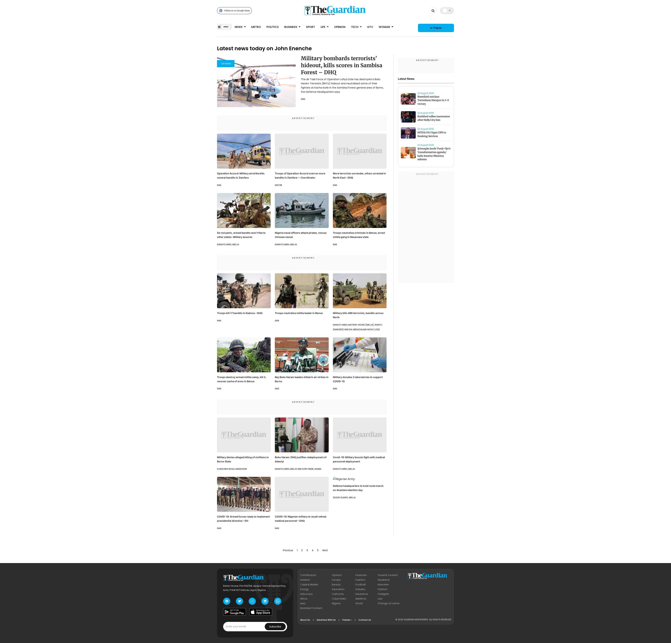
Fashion (360, 580)
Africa (303, 598)
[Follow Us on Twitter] (239, 601)
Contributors (308, 575)
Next (325, 550)
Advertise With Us (326, 619)
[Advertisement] (426, 227)
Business (291, 27)
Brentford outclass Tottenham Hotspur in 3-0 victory (433, 100)
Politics (272, 27)
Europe (336, 580)
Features (361, 575)
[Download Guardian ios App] (260, 612)
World (359, 603)
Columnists (339, 598)
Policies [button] (346, 619)
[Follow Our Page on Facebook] (226, 601)
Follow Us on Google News (237, 10)
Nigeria (336, 603)
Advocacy (306, 594)
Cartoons (338, 594)
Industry (360, 589)
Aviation (305, 580)
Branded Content (311, 608)
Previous (288, 550)
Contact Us (365, 619)
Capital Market (309, 584)
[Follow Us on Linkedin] (265, 601)
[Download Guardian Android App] (234, 612)
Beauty (336, 584)
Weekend (383, 580)
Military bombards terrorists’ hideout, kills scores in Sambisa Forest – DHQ (341, 65)
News (239, 27)
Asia (302, 603)
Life (323, 27)
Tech (355, 27)
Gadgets (383, 594)
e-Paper (436, 28)
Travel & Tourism (388, 575)
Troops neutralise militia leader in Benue (299, 313)
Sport (310, 27)
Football (360, 584)
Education (338, 589)
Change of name (388, 603)
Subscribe (275, 626)
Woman (385, 27)
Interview (383, 584)
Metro (256, 27)
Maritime (360, 598)
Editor (278, 185)
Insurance (361, 594)
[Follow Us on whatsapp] (277, 601)
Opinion (339, 27)
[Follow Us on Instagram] (252, 601)
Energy (304, 589)
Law (380, 598)
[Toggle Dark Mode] (447, 10)
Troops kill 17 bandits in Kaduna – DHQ (239, 313)
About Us (305, 619)
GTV (370, 27)
